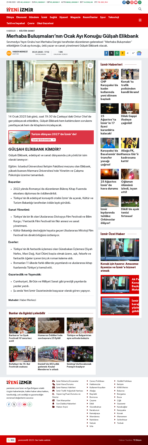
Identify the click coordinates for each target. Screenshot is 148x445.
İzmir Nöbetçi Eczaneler (67, 381)
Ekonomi (21, 17)
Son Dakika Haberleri (66, 404)
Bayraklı (93, 394)
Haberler (11, 31)
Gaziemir (121, 404)
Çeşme (93, 400)
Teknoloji (113, 17)
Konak (120, 413)
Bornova (94, 397)
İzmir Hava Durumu (65, 384)
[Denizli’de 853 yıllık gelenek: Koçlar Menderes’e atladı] (51, 354)
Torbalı (120, 423)
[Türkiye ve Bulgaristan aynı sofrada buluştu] (80, 325)
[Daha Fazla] (122, 53)
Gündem (34, 17)
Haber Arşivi (62, 407)
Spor (103, 17)
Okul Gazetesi (45, 23)
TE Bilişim (137, 440)
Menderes (95, 416)
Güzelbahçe (95, 407)
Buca (119, 397)
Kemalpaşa (95, 413)
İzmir (44, 17)
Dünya (10, 17)
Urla (91, 426)
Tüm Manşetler (63, 400)
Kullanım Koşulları (97, 387)
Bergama (121, 394)
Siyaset (63, 17)
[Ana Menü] (140, 20)
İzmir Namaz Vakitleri (66, 387)
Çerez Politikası (97, 381)
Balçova (120, 391)
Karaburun (94, 410)
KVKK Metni (122, 387)
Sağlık (53, 17)
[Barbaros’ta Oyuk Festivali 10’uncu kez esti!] (22, 325)
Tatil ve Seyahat (16, 23)
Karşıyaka (121, 410)
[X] (14, 404)
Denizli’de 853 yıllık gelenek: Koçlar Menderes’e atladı (48, 367)
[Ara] (139, 9)
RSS (12, 440)
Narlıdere (94, 420)
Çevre (30, 23)
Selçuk (93, 423)
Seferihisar (122, 420)
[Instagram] (19, 404)
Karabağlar (122, 407)
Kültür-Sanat (27, 31)
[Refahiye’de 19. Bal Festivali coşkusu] (22, 354)
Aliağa (93, 391)
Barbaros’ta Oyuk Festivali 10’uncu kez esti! (20, 338)
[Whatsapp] (29, 404)
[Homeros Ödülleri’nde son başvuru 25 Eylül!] (51, 325)
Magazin (75, 17)
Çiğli (119, 400)
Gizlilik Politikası (124, 381)
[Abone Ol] (139, 53)
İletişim (120, 384)
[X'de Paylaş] (111, 53)
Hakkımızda (95, 384)
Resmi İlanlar (90, 17)
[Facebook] (9, 404)
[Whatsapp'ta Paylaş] (117, 53)
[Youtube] (24, 404)
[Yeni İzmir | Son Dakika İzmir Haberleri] (20, 9)
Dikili (92, 404)
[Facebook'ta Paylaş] (106, 53)
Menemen (122, 416)
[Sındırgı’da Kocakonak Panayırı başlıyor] (80, 354)
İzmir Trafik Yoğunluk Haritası (69, 391)
